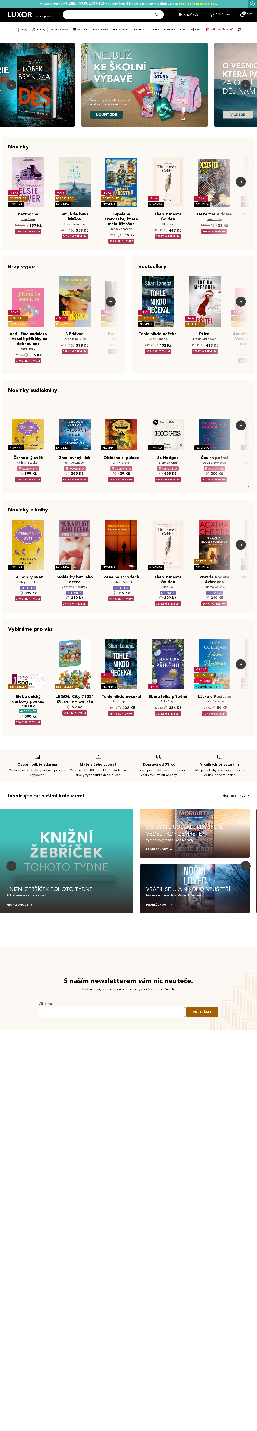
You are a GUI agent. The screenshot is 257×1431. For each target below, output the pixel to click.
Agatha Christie (214, 587)
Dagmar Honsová (214, 462)
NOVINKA (16, 204)
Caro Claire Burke (75, 339)
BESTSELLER (18, 198)
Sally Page (168, 701)
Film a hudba (121, 29)
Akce (198, 29)
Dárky (155, 29)
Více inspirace (233, 795)
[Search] (157, 15)
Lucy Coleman (214, 701)
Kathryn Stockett (28, 462)
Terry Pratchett (121, 462)
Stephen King (168, 462)
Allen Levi (167, 224)
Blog (183, 29)
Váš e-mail (46, 1004)
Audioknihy (61, 29)
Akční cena (203, 681)
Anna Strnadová (75, 224)
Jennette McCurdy (74, 587)
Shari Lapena (158, 339)
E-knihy (41, 29)
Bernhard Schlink (121, 582)
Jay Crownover (74, 462)
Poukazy (82, 29)
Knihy (24, 29)
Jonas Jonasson (121, 229)
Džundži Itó (214, 219)
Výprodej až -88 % (208, 686)
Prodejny (169, 29)
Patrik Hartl (28, 348)
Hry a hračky (100, 29)
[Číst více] (144, 85)
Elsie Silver (28, 219)
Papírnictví (140, 29)
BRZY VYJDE (18, 324)
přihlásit (202, 1012)
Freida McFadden (205, 339)
